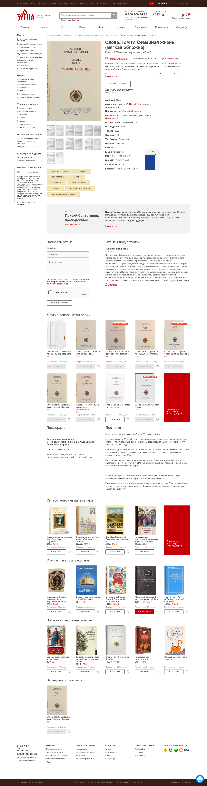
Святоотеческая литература (97, 35)
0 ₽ (151, 3)
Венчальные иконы (25, 94)
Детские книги (23, 65)
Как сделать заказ (47, 3)
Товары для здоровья (26, 147)
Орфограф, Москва (132, 111)
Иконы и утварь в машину (28, 97)
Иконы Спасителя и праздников (25, 80)
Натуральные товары (29, 135)
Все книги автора (72, 224)
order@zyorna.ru (132, 19)
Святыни (21, 118)
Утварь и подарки (27, 105)
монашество (78, 183)
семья (82, 171)
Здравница (141, 28)
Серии (107, 756)
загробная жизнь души (63, 194)
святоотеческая (60, 171)
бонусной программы (57, 284)
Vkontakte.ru (140, 756)
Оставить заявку (118, 84)
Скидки (180, 28)
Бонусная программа (85, 759)
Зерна (25, 15)
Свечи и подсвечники (26, 111)
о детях (55, 188)
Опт (63, 28)
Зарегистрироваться (181, 3)
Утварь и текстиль (25, 124)
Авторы (108, 749)
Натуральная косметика (27, 138)
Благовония (22, 115)
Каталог (44, 28)
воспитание (58, 177)
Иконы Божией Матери (27, 84)
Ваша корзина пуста (181, 18)
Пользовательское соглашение (128, 782)
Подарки (21, 121)
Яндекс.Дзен (140, 749)
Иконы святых (23, 88)
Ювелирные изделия (29, 154)
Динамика (38, 782)
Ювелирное (161, 28)
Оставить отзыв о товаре (86, 752)
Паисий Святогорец (80, 188)
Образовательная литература (25, 61)
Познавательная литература (29, 57)
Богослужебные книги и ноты (29, 44)
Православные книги (73, 35)
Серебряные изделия (26, 161)
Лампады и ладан (25, 108)
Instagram (139, 752)
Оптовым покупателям (55, 759)
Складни (21, 91)
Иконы (101, 28)
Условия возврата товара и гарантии (76, 3)
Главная (24, 28)
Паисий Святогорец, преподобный (128, 52)
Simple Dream (184, 782)
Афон (77, 177)
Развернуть (111, 77)
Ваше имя (51, 249)
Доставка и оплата (25, 3)
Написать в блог (83, 756)
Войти (164, 3)
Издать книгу (81, 749)
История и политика (25, 51)
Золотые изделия (24, 157)
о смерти (56, 183)
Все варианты (144, 611)
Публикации (110, 759)
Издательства (111, 752)
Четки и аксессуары (26, 127)
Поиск (114, 15)
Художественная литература (29, 54)
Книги (82, 28)
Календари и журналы (27, 69)
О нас (48, 762)
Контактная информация (56, 756)
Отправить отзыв (59, 303)
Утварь (121, 28)
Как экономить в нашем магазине (112, 3)
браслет (75, 20)
